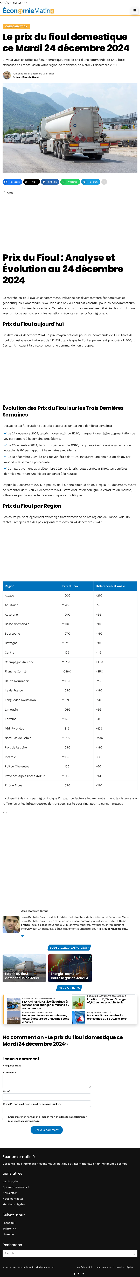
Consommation (16, 26)
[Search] (133, 1253)
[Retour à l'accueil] (63, 10)
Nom (6, 1091)
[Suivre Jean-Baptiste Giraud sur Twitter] (22, 936)
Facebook (9, 1222)
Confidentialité (84, 1267)
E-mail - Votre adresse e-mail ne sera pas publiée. (32, 1104)
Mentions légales (14, 1204)
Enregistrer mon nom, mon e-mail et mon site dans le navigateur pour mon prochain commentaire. (47, 1118)
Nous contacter (13, 1198)
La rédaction (11, 1181)
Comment (9, 1072)
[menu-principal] (134, 10)
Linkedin (8, 1234)
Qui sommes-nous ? (16, 1187)
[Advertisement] (70, 224)
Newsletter (10, 1193)
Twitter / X (10, 1228)
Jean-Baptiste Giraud (34, 911)
